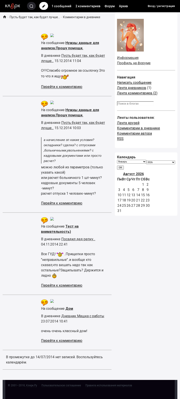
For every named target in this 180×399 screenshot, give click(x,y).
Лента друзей (128, 123)
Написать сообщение (134, 82)
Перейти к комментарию (61, 87)
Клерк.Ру (31, 385)
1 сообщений (61, 6)
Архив (123, 6)
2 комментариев (88, 6)
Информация (128, 58)
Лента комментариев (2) (137, 93)
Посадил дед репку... (78, 239)
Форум (109, 6)
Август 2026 (133, 174)
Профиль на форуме (134, 63)
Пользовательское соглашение (61, 385)
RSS (120, 139)
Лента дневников (131, 88)
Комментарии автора (134, 133)
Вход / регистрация (161, 6)
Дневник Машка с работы (82, 316)
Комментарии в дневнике (138, 128)
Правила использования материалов (108, 385)
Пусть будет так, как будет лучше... (35, 17)
